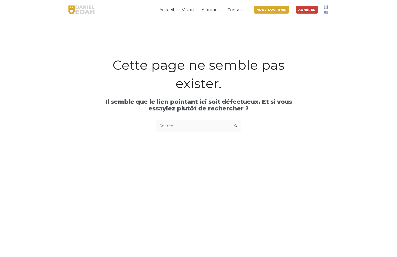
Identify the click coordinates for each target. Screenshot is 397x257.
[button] (271, 10)
